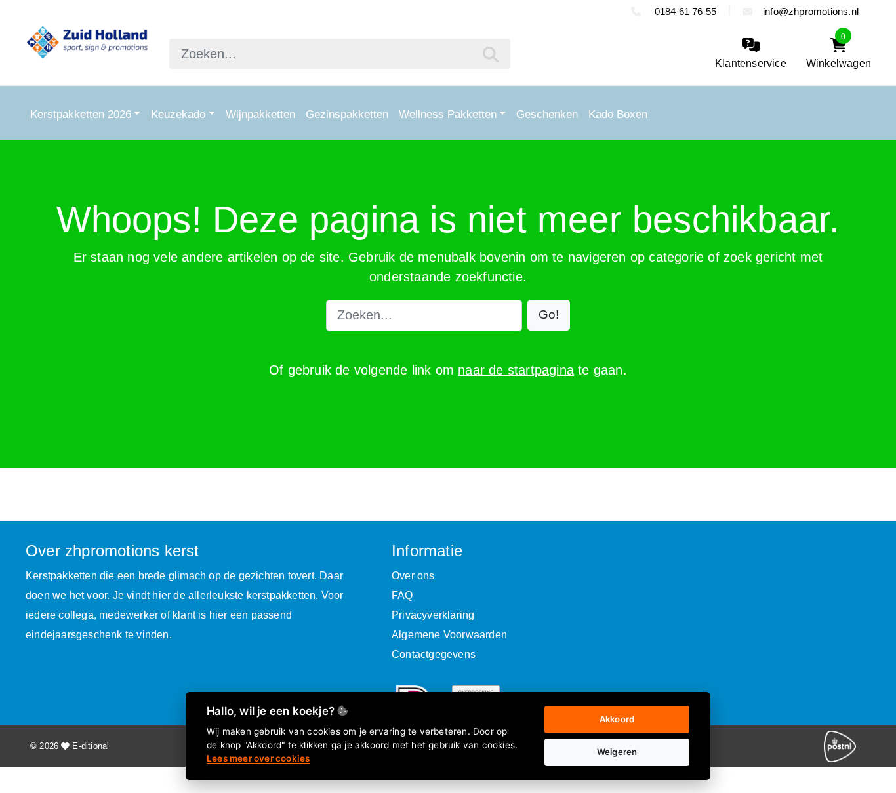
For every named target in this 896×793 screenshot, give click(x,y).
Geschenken (547, 114)
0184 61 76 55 (683, 11)
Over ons (413, 575)
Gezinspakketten (347, 114)
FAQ (402, 595)
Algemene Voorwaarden (449, 634)
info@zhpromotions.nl (811, 11)
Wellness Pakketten (448, 114)
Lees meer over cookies (258, 758)
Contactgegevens (434, 654)
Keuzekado (178, 114)
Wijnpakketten (260, 114)
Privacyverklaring (433, 614)
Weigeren (617, 751)
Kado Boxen (617, 114)
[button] (548, 315)
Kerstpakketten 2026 (80, 114)
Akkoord (617, 719)
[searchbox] (339, 54)
